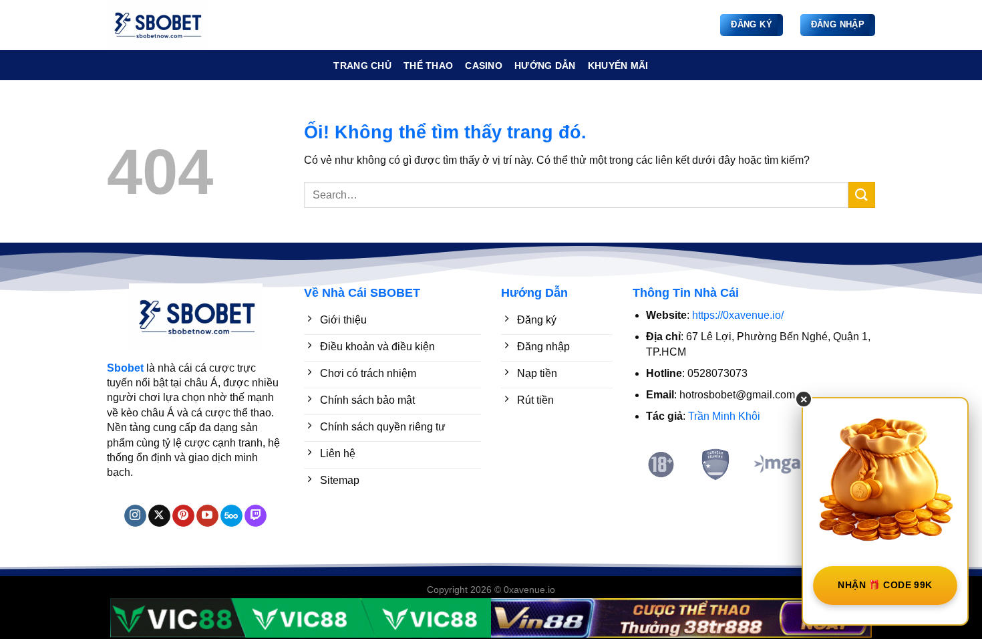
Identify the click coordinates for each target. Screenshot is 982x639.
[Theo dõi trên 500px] (231, 516)
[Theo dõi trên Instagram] (135, 516)
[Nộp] (861, 195)
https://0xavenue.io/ (738, 315)
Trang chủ (362, 65)
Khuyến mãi (618, 65)
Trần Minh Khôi (724, 416)
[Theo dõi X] (159, 516)
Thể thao (428, 65)
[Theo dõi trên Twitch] (255, 516)
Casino (483, 65)
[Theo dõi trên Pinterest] (183, 516)
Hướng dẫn (545, 65)
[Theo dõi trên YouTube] (207, 516)
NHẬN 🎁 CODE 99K (885, 585)
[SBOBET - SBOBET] (173, 25)
